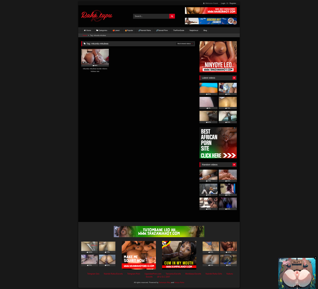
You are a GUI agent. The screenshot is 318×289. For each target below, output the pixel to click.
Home (88, 30)
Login (223, 3)
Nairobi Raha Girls (214, 274)
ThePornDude (178, 30)
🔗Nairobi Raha (144, 30)
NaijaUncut (194, 30)
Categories (103, 30)
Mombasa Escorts (193, 274)
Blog (205, 30)
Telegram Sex (93, 274)
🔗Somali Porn (162, 30)
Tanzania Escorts (173, 274)
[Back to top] (310, 281)
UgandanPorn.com (153, 274)
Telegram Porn (133, 274)
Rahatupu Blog (165, 282)
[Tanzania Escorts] (218, 72)
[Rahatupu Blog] (96, 16)
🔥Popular (129, 30)
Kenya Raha (179, 282)
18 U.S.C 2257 (163, 277)
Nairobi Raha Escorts (113, 274)
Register (233, 3)
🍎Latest (116, 30)
